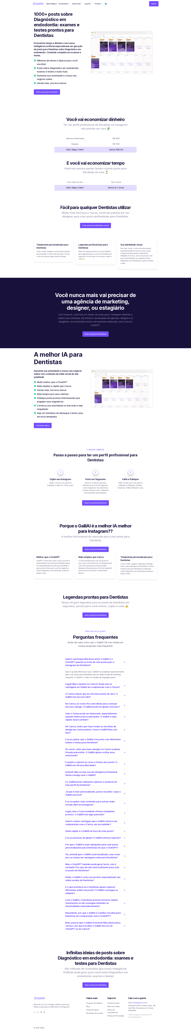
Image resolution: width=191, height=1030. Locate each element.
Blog (88, 1006)
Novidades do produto (94, 1013)
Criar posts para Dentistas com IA (95, 225)
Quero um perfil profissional (95, 503)
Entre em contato (113, 1006)
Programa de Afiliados (94, 1003)
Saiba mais (76, 4)
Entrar (153, 4)
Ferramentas (63, 4)
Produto (98, 4)
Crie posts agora (42, 425)
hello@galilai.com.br (140, 1003)
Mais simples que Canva (91, 557)
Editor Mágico (51, 4)
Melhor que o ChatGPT (48, 557)
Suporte (88, 4)
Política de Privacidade (115, 1016)
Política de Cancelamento (112, 1011)
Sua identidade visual (131, 244)
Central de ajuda (92, 1010)
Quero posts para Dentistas (47, 92)
